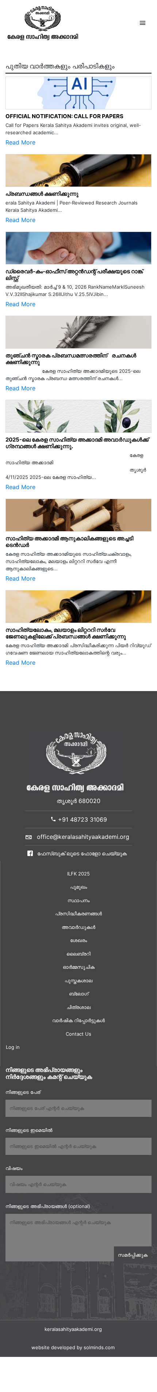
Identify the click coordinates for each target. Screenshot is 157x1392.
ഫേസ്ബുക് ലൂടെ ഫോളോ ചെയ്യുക (81, 853)
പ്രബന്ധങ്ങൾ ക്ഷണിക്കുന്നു (41, 193)
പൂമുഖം (78, 887)
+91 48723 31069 (81, 819)
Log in (13, 1047)
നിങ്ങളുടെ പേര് (22, 1092)
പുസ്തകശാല (78, 980)
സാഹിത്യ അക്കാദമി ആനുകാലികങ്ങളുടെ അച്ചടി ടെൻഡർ (69, 541)
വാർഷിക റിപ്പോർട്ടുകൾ (78, 1020)
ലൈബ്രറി (78, 954)
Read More (20, 142)
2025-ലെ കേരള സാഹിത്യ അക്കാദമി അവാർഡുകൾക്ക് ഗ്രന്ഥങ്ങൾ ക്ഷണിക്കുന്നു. (77, 443)
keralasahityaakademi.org (73, 1329)
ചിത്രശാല (78, 1007)
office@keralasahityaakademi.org (83, 836)
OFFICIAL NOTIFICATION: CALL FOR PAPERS (64, 116)
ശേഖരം (78, 940)
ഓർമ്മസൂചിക (79, 967)
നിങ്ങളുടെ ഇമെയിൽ (28, 1130)
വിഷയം (13, 1168)
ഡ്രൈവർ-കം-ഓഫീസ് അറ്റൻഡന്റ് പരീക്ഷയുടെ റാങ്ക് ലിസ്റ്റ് (74, 274)
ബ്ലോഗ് (78, 994)
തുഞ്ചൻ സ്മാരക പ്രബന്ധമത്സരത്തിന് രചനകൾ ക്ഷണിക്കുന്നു (70, 358)
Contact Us (78, 1034)
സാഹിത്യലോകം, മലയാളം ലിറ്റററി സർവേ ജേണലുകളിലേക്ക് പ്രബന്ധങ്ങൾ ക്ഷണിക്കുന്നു (65, 633)
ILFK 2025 (78, 874)
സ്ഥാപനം (78, 900)
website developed (53, 1347)
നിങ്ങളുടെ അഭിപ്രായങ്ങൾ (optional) (47, 1206)
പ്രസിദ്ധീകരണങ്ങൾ (78, 913)
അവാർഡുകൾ (78, 927)
